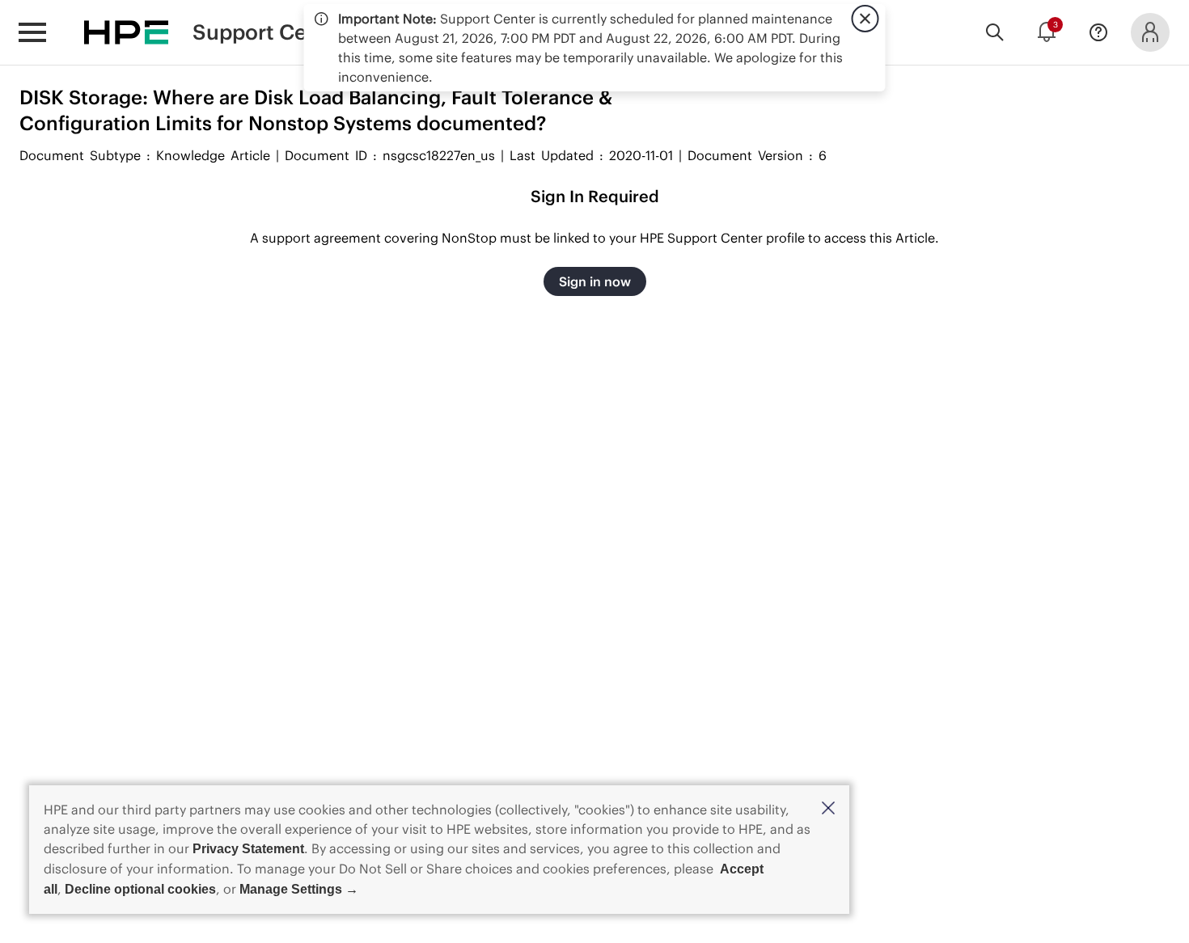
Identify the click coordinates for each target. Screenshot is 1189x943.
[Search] (994, 32)
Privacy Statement (248, 849)
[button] (828, 809)
